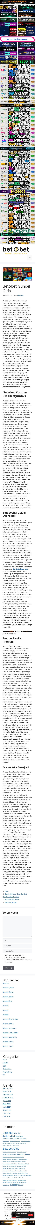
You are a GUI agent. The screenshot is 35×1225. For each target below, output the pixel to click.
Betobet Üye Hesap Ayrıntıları (19, 1182)
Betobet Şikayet (11, 902)
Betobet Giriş (7, 1001)
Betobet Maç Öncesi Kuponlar (9, 1166)
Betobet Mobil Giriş (10, 1037)
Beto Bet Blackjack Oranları (20, 1138)
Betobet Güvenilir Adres (8, 1157)
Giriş (6, 891)
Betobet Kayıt (15, 1159)
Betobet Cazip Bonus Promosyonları (11, 1145)
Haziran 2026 (7, 1088)
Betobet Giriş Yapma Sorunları (9, 1154)
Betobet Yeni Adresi (12, 899)
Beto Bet (6, 983)
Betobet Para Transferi (22, 1171)
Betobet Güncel (8, 992)
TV (4, 1075)
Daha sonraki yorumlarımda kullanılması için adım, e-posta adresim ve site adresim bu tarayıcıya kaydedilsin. (18, 958)
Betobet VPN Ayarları (19, 1177)
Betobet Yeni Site (22, 1180)
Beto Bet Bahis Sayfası (8, 1138)
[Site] (17, 66)
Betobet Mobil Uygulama (8, 1168)
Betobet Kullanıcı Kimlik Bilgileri (10, 1164)
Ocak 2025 (6, 1104)
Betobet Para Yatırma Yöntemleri (10, 1173)
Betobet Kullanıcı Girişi (20, 1161)
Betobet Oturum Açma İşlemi (9, 1171)
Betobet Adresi (8, 997)
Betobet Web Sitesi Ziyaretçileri (10, 1180)
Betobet (5, 1006)
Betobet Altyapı (8, 1024)
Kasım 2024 (7, 1110)
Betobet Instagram (9, 1028)
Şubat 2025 (7, 1101)
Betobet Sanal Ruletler (8, 1175)
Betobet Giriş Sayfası (10, 1019)
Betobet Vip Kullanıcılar (8, 1177)
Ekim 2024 (6, 1113)
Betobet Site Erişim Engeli (19, 1175)
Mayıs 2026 (7, 1091)
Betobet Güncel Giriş (12, 894)
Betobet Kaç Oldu (23, 1159)
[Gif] (17, 105)
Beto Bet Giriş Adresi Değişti (9, 1152)
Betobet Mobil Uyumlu (20, 1168)
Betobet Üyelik (8, 1046)
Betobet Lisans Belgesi (23, 1164)
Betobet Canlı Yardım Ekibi (9, 1143)
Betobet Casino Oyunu (21, 1143)
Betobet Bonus (8, 1042)
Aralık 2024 (7, 1107)
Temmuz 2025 (8, 1098)
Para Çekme (7, 1069)
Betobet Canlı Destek (10, 1033)
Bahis (5, 1060)
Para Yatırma (7, 1072)
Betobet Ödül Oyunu (7, 1182)
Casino (5, 1063)
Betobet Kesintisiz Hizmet (9, 1161)
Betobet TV (29, 1175)
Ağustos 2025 (8, 1095)
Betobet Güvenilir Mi (19, 1157)
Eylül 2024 (6, 1116)
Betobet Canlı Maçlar (25, 1141)
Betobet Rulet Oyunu (23, 1173)
